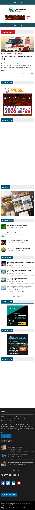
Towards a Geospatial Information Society (19, 454)
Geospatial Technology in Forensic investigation (20, 462)
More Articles (17, 296)
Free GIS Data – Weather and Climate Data (18, 248)
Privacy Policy (24, 507)
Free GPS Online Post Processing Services (17, 240)
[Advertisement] (17, 384)
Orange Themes (12, 505)
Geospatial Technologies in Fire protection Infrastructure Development (19, 446)
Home (2, 507)
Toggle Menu (18, 2)
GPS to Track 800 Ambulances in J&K (17, 57)
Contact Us (5, 508)
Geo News (8, 507)
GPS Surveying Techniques (14, 233)
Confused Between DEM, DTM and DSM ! (17, 225)
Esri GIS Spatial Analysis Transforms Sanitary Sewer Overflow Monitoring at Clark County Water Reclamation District (20, 287)
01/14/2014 (27, 73)
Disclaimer (16, 507)
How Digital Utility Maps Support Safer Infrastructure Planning (17, 278)
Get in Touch (6, 436)
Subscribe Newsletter (8, 495)
